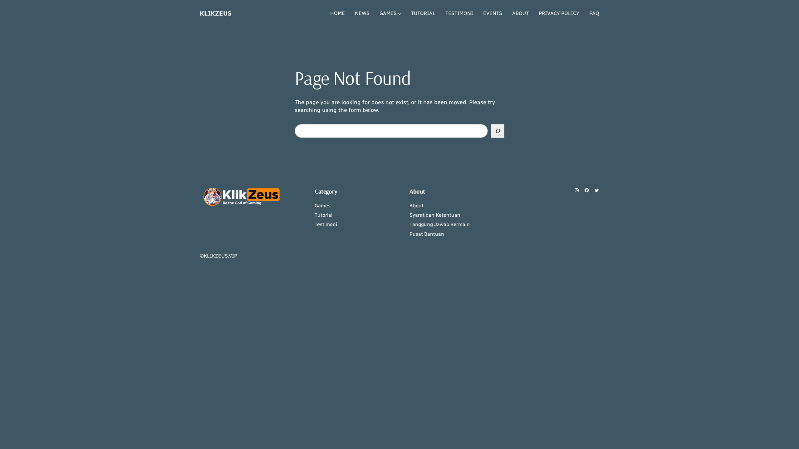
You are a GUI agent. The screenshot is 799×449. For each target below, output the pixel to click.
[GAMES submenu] (399, 13)
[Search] (497, 131)
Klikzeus (216, 13)
